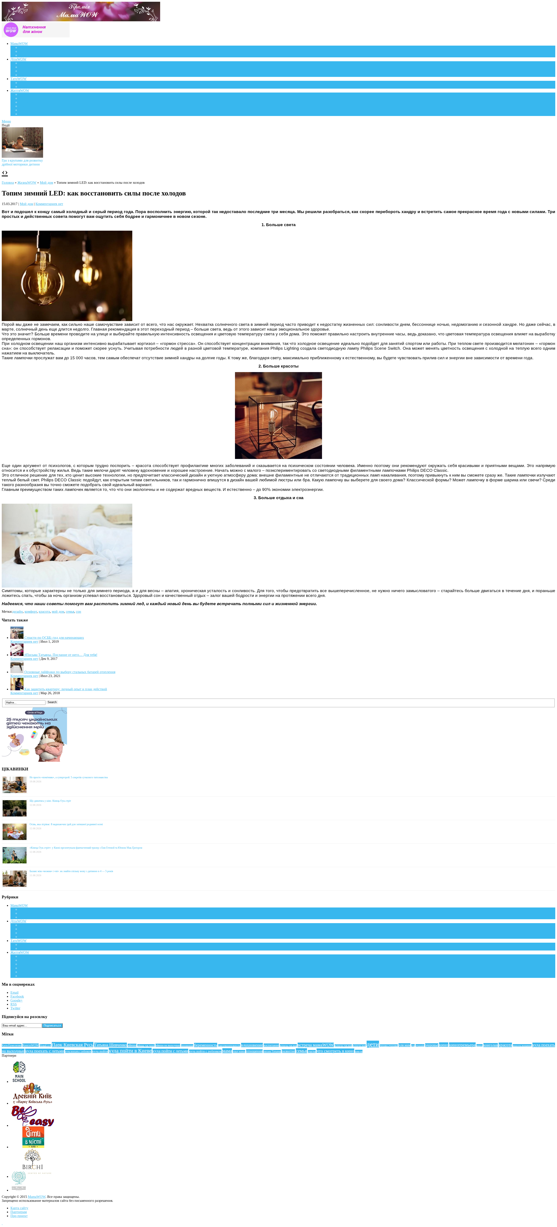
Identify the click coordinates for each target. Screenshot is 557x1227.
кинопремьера (462, 1044)
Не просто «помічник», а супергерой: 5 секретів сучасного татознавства (69, 777)
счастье (312, 1051)
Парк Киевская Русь (72, 1044)
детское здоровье (389, 1045)
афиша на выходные (168, 1045)
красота (44, 611)
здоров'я (420, 1045)
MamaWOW (36, 1197)
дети (373, 1044)
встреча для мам (288, 1045)
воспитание (271, 1045)
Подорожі (26, 102)
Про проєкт (19, 1216)
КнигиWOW (30, 1045)
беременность (205, 1045)
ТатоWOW (18, 79)
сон (78, 611)
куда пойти (100, 1051)
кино (443, 1044)
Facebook (17, 996)
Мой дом (46, 182)
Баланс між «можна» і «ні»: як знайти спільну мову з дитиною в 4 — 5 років (71, 871)
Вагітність (26, 47)
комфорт (31, 611)
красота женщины (522, 1045)
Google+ (16, 1000)
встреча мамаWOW (316, 1045)
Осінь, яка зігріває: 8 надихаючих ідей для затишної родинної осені (66, 824)
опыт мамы (239, 1051)
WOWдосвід (28, 51)
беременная (187, 1045)
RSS (13, 1004)
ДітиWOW (18, 59)
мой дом (58, 611)
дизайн (17, 611)
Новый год (45, 1045)
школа (358, 1051)
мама (227, 1050)
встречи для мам (343, 1045)
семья (70, 611)
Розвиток (26, 71)
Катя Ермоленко (12, 1045)
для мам (404, 1045)
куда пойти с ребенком (205, 1051)
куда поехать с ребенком (78, 1051)
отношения (254, 1051)
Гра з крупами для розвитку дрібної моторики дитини (22, 162)
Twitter (15, 1008)
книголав (490, 1045)
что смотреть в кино (335, 1050)
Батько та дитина (31, 86)
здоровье (431, 1045)
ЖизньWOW (26, 182)
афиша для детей (146, 1045)
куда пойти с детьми (170, 1051)
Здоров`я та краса (32, 55)
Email (14, 992)
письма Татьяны (272, 1051)
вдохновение (252, 1045)
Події (23, 94)
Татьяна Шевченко (110, 1045)
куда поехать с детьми (44, 1051)
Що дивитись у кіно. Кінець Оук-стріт (50, 800)
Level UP (25, 106)
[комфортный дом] (67, 320)
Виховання (27, 67)
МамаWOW (19, 43)
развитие (288, 1051)
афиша (132, 1045)
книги (479, 1045)
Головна (8, 182)
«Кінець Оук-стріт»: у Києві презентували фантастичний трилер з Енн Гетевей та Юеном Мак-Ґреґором (86, 847)
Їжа (21, 110)
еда (413, 1045)
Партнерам (18, 1212)
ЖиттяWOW (19, 90)
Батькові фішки (30, 82)
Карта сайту (19, 1208)
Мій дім (25, 114)
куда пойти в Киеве (130, 1050)
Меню (6, 121)
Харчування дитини (34, 75)
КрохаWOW (28, 63)
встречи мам (359, 1045)
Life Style (26, 98)
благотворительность (229, 1045)
